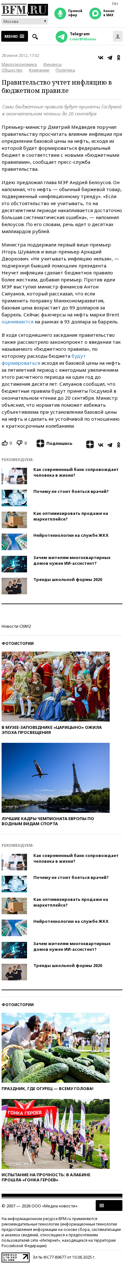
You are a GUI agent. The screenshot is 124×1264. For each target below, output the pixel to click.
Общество (12, 70)
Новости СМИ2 (16, 626)
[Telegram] (110, 57)
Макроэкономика (19, 64)
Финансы (52, 64)
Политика (65, 70)
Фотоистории (18, 643)
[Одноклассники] (118, 57)
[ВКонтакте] (101, 57)
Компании (39, 70)
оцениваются (18, 321)
